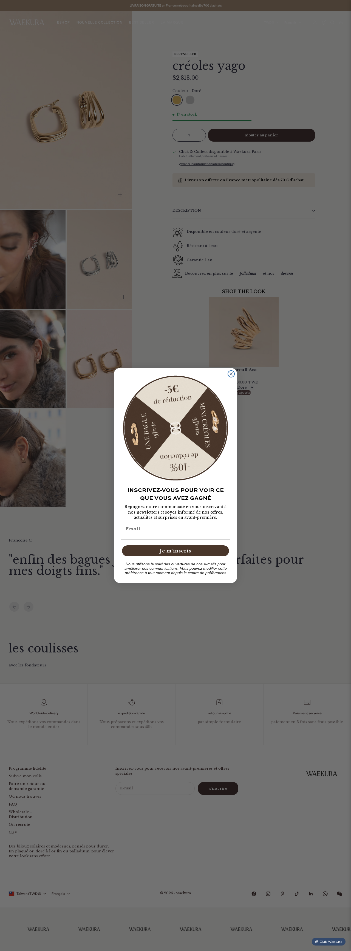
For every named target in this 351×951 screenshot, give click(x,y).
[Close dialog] (231, 374)
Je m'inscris (175, 551)
